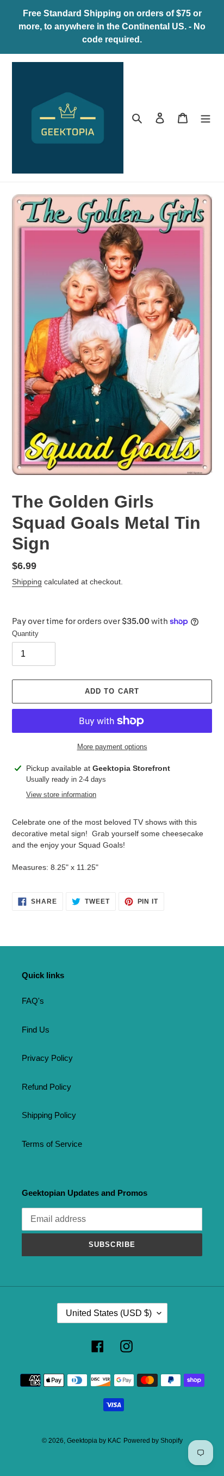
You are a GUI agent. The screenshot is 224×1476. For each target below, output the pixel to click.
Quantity (25, 633)
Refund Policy (46, 1086)
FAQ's (33, 1000)
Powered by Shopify (153, 1440)
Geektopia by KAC (94, 1440)
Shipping (27, 581)
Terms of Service (52, 1143)
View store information (61, 795)
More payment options (112, 747)
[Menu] (205, 117)
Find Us (35, 1029)
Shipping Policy (49, 1115)
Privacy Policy (47, 1058)
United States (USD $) (109, 1313)
